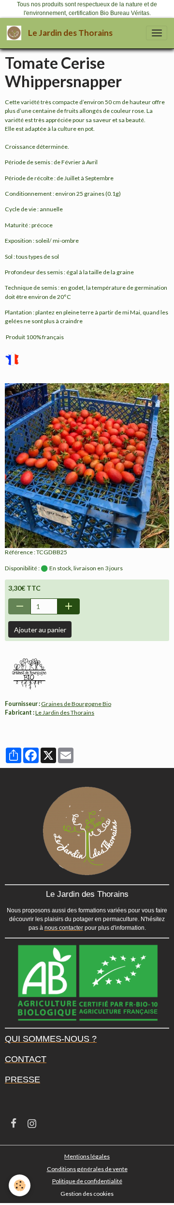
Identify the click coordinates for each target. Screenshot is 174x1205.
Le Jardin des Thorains (64, 712)
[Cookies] (19, 1185)
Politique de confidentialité (87, 1181)
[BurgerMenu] (156, 33)
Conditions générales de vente (87, 1169)
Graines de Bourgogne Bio (76, 703)
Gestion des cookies (87, 1193)
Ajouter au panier (40, 630)
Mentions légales (87, 1156)
